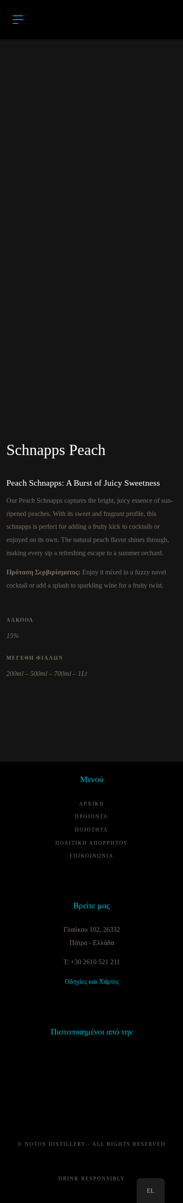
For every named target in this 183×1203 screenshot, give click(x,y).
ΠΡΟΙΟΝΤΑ (91, 817)
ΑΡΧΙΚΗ (91, 804)
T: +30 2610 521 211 (91, 961)
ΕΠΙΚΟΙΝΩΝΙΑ (92, 856)
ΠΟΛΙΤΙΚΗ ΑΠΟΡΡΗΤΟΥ (91, 843)
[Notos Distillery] (91, 19)
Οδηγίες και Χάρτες (92, 981)
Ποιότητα (91, 830)
